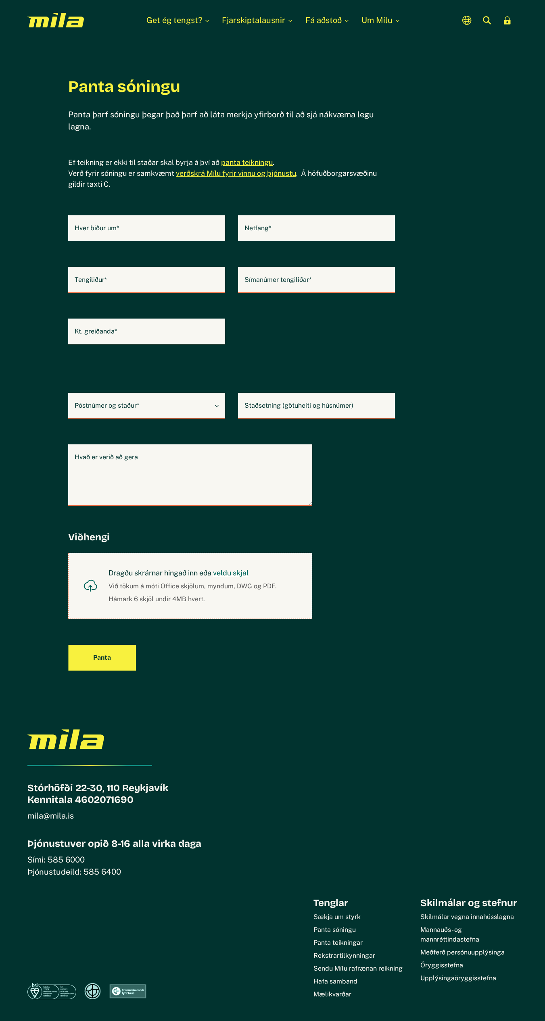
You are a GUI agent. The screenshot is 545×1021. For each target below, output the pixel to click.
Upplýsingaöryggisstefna (458, 978)
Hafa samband (335, 981)
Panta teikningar (338, 942)
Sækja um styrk (337, 917)
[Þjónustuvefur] (507, 20)
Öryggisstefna (441, 965)
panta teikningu (247, 162)
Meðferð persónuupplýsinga (462, 952)
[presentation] (190, 586)
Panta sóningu (334, 929)
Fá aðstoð (323, 20)
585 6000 (66, 860)
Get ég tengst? (174, 20)
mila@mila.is (50, 816)
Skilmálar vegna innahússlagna (467, 917)
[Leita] (487, 20)
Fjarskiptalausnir (253, 20)
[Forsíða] (55, 20)
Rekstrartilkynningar (344, 955)
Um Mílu (377, 20)
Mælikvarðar (332, 994)
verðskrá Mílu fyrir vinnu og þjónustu (236, 173)
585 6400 (102, 872)
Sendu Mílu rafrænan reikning (358, 968)
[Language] (467, 20)
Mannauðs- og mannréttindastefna (449, 934)
